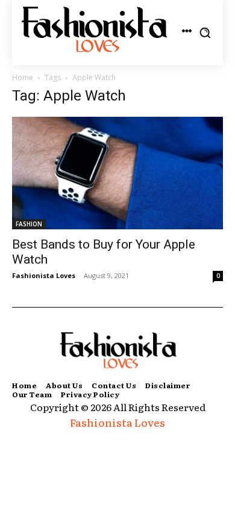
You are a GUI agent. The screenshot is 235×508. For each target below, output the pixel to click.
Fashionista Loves (43, 275)
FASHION (29, 224)
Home (22, 77)
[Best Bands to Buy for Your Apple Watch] (117, 173)
